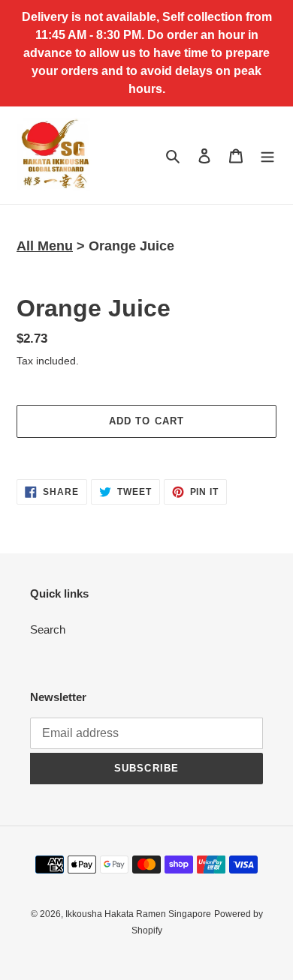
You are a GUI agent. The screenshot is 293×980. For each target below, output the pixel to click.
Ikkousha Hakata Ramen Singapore (138, 914)
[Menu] (267, 155)
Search (47, 629)
